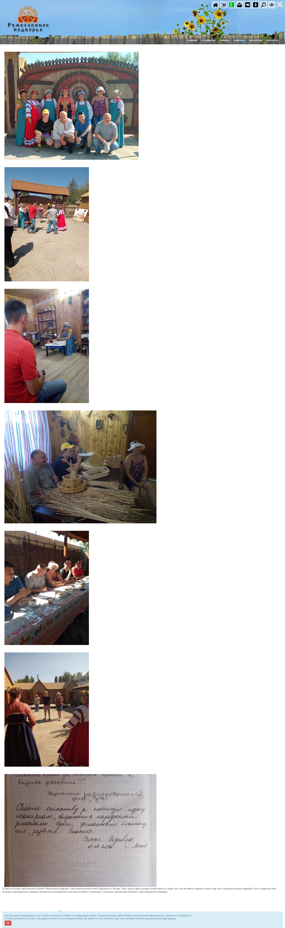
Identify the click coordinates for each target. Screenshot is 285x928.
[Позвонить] (231, 4)
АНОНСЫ (225, 40)
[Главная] (215, 4)
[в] (247, 4)
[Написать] (239, 4)
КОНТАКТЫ (272, 40)
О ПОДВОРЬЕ (208, 40)
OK (8, 923)
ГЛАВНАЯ (192, 40)
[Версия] (271, 4)
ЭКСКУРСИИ (255, 40)
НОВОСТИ (239, 40)
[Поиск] (263, 4)
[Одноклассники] (255, 4)
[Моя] (223, 4)
